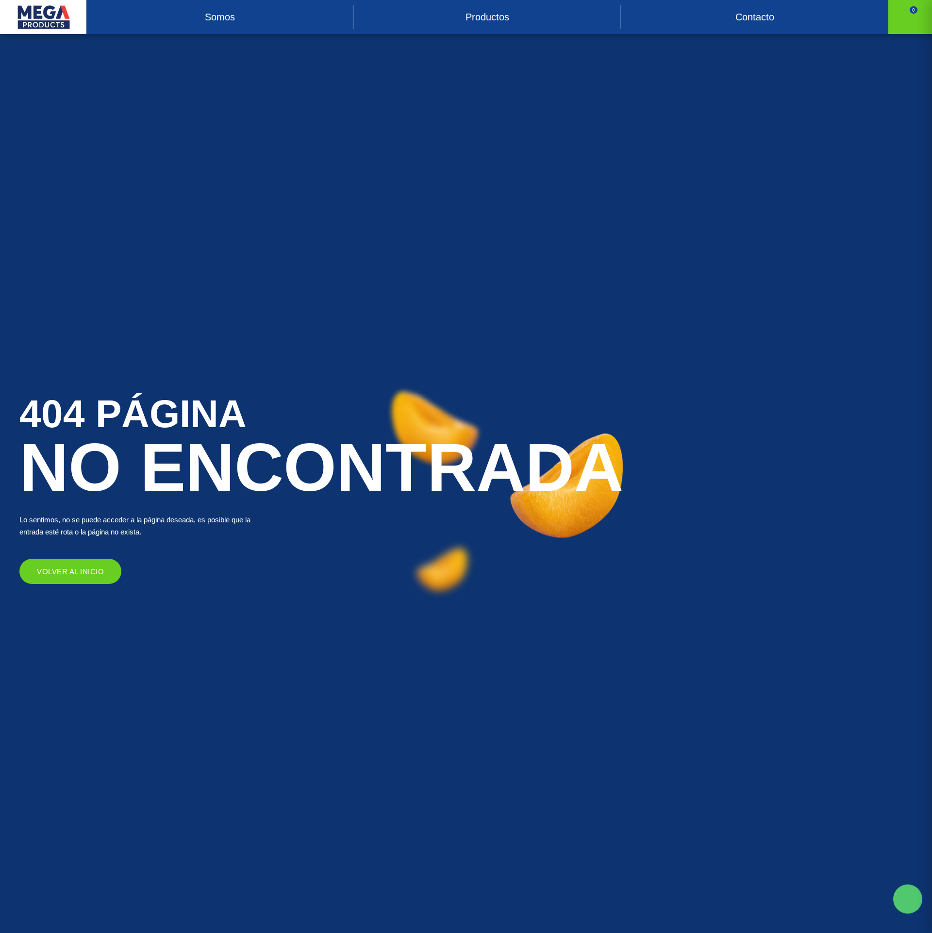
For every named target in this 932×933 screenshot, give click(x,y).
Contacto (754, 17)
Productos (487, 17)
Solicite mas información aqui (907, 899)
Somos (220, 17)
